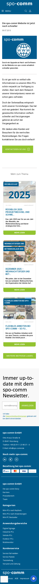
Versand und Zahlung (11, 564)
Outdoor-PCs (8, 539)
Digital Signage (9, 528)
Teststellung (8, 560)
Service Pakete (9, 557)
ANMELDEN (28, 405)
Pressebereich (8, 496)
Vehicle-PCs (7, 535)
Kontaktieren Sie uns (15, 149)
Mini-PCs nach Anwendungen (15, 514)
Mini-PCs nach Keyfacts (12, 510)
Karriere (6, 492)
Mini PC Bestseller (10, 517)
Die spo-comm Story (11, 489)
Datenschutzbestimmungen (16, 416)
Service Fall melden (10, 553)
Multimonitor (8, 542)
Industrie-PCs (8, 532)
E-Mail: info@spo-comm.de (13, 448)
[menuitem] (19, 489)
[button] (33, 578)
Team (5, 499)
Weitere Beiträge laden (19, 356)
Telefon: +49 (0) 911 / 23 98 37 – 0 (16, 445)
